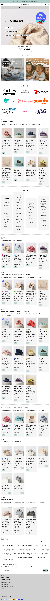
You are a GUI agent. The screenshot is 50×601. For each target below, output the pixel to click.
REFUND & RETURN (4, 584)
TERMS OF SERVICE (4, 590)
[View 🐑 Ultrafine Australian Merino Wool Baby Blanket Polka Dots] (31, 451)
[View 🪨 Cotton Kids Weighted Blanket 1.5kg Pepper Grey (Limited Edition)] (19, 513)
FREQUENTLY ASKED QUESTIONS (7, 586)
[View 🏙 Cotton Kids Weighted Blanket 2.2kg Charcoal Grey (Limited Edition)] (31, 513)
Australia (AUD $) (6, 596)
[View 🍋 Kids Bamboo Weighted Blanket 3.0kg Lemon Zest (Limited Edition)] (43, 162)
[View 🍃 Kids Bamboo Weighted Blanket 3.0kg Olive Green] (19, 162)
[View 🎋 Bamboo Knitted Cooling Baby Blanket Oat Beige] (19, 451)
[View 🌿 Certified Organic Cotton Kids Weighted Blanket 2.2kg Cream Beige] (19, 285)
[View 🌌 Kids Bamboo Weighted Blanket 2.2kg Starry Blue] (19, 351)
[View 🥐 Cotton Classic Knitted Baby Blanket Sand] (43, 451)
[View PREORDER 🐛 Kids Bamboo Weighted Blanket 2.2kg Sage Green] (19, 133)
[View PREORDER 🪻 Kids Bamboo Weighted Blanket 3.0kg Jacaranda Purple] (43, 133)
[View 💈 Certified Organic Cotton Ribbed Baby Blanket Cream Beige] (7, 451)
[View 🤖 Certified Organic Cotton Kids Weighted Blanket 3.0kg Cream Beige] (31, 162)
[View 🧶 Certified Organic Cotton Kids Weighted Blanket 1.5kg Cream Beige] (7, 248)
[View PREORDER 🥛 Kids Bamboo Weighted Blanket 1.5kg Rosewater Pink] (7, 133)
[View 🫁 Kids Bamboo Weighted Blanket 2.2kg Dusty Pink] (7, 351)
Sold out (10, 507)
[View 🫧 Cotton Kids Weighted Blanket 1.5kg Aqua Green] (19, 418)
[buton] (6, 596)
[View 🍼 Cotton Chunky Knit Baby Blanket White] (7, 478)
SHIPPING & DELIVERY (5, 582)
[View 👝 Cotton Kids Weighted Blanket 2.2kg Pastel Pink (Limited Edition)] (7, 513)
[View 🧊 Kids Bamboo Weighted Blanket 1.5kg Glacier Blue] (19, 248)
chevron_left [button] (2, 7)
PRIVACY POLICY (4, 588)
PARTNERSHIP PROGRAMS (5, 593)
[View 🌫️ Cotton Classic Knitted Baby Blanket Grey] (19, 478)
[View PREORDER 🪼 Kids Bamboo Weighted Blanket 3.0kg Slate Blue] (31, 133)
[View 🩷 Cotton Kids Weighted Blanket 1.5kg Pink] (31, 248)
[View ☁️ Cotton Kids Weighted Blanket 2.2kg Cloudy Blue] (43, 418)
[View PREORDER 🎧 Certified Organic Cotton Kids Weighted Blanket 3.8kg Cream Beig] (7, 162)
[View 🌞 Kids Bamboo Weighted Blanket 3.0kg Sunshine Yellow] (31, 351)
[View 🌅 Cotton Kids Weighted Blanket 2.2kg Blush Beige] (31, 418)
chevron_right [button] (47, 7)
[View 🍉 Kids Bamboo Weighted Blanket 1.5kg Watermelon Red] (31, 323)
